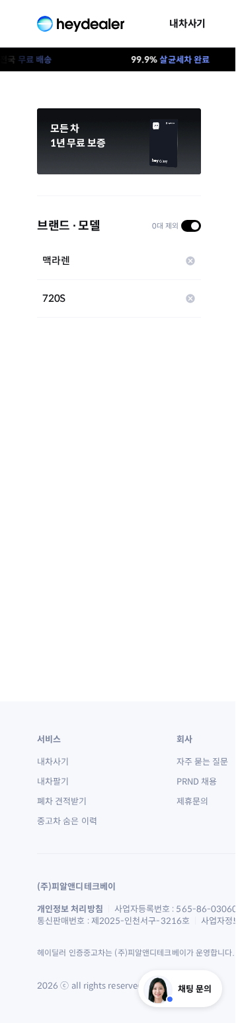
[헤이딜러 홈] (80, 24)
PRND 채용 (197, 781)
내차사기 (187, 23)
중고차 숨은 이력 (67, 821)
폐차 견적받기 (62, 801)
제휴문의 (192, 801)
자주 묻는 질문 (203, 761)
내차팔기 (53, 781)
